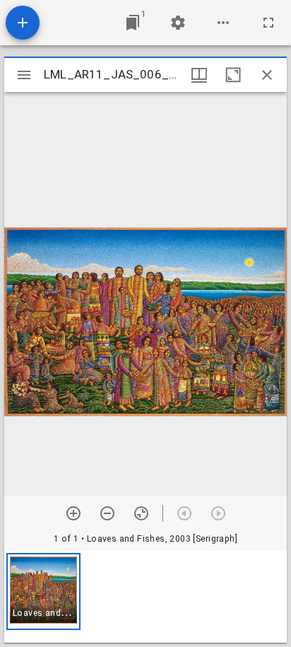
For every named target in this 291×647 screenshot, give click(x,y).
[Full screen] (268, 23)
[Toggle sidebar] (24, 75)
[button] (43, 591)
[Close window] (267, 75)
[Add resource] (23, 23)
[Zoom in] (73, 513)
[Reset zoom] (141, 513)
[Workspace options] (223, 23)
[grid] (145, 597)
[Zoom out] (107, 513)
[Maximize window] (233, 75)
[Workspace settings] (178, 23)
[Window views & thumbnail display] (199, 75)
